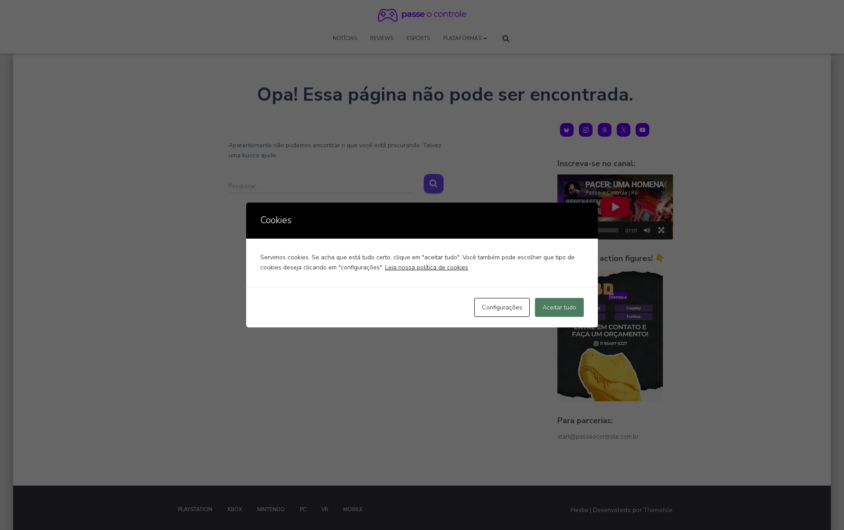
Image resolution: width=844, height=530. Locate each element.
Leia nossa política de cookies (426, 267)
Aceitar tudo (559, 307)
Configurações (502, 307)
